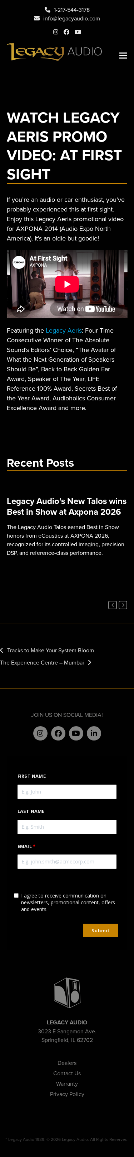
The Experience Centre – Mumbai (42, 662)
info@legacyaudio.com (71, 18)
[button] (123, 56)
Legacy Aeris (64, 330)
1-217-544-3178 (72, 10)
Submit (100, 930)
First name (32, 776)
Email (25, 846)
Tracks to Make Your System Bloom (50, 650)
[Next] (123, 605)
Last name (31, 811)
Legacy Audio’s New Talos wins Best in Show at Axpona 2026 (66, 506)
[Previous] (112, 605)
